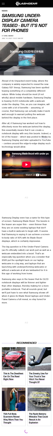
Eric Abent (8, 36)
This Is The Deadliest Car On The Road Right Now (13, 376)
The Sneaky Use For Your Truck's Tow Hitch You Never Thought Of (38, 377)
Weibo (44, 136)
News (4, 11)
